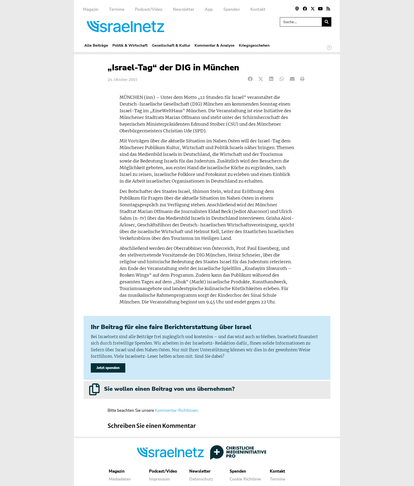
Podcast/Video (148, 9)
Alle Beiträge (96, 45)
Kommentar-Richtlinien (176, 410)
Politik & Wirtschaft (130, 45)
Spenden (231, 9)
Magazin (90, 9)
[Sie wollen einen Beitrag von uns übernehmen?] (94, 389)
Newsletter (183, 9)
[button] (250, 79)
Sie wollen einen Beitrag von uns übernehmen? (169, 389)
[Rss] (328, 8)
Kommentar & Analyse (215, 45)
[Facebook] (305, 8)
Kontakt (257, 9)
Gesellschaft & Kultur (171, 45)
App (209, 9)
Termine (116, 9)
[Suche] (326, 21)
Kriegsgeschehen (254, 45)
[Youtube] (320, 8)
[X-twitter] (312, 8)
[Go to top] (329, 49)
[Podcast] (297, 8)
